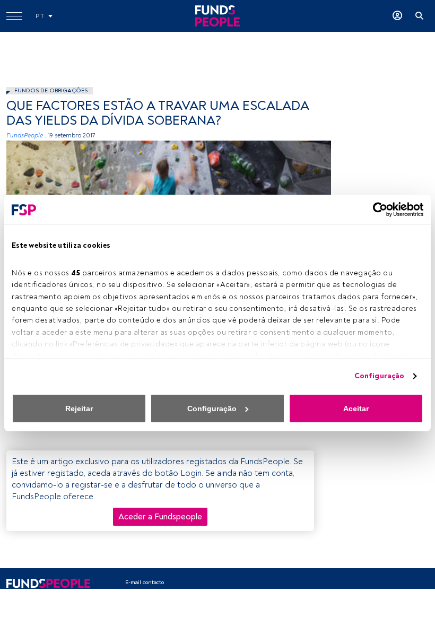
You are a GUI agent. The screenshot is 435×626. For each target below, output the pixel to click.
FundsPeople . (26, 136)
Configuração (379, 375)
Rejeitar (79, 408)
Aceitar (356, 408)
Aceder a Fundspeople (160, 516)
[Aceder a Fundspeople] (397, 16)
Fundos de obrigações (51, 90)
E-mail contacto (144, 582)
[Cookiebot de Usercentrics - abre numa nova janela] (376, 209)
